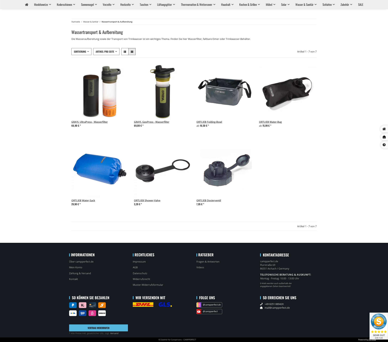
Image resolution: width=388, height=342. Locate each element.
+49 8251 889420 (274, 304)
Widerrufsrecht (141, 279)
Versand (114, 333)
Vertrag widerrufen (98, 328)
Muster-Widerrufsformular (148, 284)
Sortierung (80, 51)
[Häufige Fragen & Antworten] (384, 145)
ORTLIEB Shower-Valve (147, 200)
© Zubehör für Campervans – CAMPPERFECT (177, 339)
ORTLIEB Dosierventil (208, 200)
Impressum (139, 261)
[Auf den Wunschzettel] (124, 146)
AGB (135, 267)
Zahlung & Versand (80, 273)
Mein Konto (75, 267)
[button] (125, 51)
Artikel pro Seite (105, 51)
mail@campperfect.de (277, 307)
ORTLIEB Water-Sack (83, 200)
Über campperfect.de (81, 261)
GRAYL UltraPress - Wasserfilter (89, 122)
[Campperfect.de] (26, 4)
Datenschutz (140, 273)
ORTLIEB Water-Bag (270, 122)
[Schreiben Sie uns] (384, 137)
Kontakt (73, 279)
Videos (200, 267)
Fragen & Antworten (207, 261)
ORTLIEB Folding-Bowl (209, 122)
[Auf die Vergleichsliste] (116, 146)
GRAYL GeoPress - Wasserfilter (151, 122)
